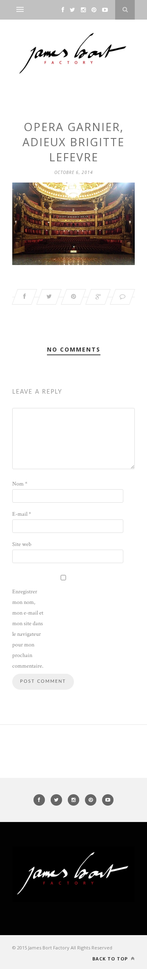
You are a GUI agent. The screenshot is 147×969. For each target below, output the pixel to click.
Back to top (110, 959)
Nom (19, 484)
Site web (21, 544)
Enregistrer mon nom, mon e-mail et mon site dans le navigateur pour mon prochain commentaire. (27, 629)
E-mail (21, 514)
